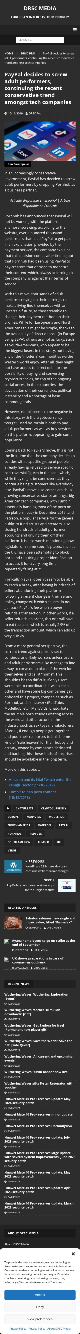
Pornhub (15, 834)
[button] (73, 1254)
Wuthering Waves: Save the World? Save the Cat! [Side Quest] (38, 1043)
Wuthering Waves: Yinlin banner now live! (36, 1072)
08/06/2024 (14, 1065)
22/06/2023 (14, 1166)
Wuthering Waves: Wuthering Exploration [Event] (36, 996)
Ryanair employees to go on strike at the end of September (43, 942)
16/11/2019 (15, 113)
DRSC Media (54, 927)
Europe (13, 817)
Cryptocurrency (53, 808)
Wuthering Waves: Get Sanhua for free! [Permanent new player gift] (34, 1027)
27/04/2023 (14, 1197)
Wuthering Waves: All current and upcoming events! (38, 1058)
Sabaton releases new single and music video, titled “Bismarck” (50, 920)
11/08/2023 (14, 1119)
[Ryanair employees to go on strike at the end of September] (6, 941)
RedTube (36, 834)
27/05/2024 (14, 1092)
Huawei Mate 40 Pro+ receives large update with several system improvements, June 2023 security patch (39, 1157)
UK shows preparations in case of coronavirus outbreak (37, 960)
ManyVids (34, 817)
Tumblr (43, 842)
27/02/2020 (21, 967)
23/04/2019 (35, 927)
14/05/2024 (14, 1108)
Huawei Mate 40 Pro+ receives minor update (38, 1114)
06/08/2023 (14, 1131)
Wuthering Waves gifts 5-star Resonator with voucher (38, 1085)
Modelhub (56, 817)
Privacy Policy (18, 1328)
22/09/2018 (21, 950)
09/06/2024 (14, 1034)
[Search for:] (40, 40)
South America (19, 842)
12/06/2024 (14, 1003)
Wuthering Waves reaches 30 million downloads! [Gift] (32, 1012)
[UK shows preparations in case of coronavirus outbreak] (6, 958)
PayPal (64, 825)
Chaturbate (24, 808)
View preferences (40, 1319)
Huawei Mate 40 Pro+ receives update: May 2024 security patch (37, 1101)
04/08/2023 (14, 1146)
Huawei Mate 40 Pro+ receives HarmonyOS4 (38, 1126)
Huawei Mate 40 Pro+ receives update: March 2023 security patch (39, 1205)
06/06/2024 (14, 1077)
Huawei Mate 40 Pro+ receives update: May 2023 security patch (37, 1174)
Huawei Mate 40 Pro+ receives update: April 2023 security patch (37, 1190)
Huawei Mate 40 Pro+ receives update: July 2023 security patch (37, 1139)
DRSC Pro (35, 113)
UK (59, 842)
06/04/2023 (14, 1212)
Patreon (44, 825)
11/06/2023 (14, 1181)
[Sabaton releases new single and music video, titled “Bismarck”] (13, 923)
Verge (12, 850)
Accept (40, 1295)
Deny (40, 1307)
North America (19, 825)
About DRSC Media (59, 1328)
